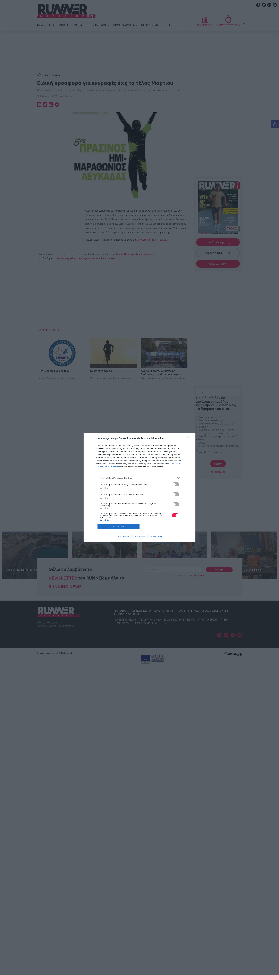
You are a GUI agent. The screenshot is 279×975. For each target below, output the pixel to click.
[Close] (190, 438)
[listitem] (139, 477)
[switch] (175, 484)
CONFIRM (118, 526)
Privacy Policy (156, 536)
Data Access (139, 536)
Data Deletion (123, 536)
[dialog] (139, 487)
